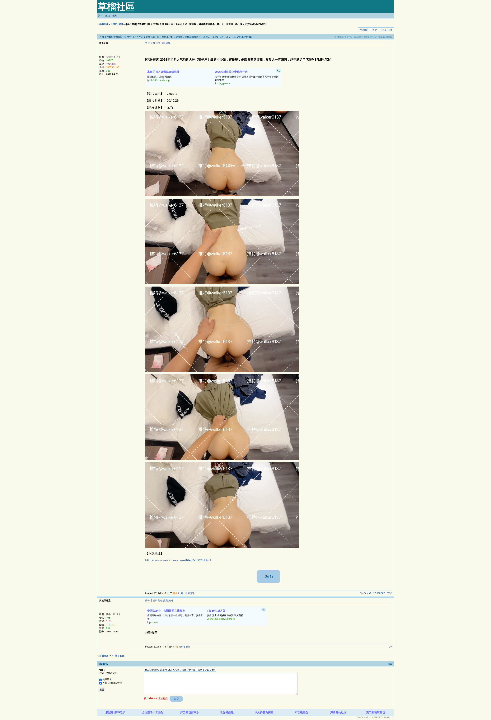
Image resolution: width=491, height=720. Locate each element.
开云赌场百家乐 (189, 712)
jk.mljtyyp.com (222, 83)
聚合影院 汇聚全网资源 (163, 76)
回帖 (374, 30)
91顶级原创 (301, 712)
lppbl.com (152, 622)
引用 (180, 593)
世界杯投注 (227, 712)
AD (278, 70)
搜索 (114, 15)
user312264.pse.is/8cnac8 (221, 618)
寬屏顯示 (348, 37)
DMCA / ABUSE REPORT (372, 593)
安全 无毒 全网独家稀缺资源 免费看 (236, 614)
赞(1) (268, 576)
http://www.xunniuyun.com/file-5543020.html (178, 560)
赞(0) (147, 600)
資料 (100, 15)
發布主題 (386, 30)
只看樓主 (358, 37)
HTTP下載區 (117, 24)
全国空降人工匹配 (152, 712)
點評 (188, 646)
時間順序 (387, 37)
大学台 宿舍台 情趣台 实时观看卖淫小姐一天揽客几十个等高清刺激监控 (247, 77)
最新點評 (368, 37)
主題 (147, 43)
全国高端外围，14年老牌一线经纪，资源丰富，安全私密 (175, 616)
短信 (107, 15)
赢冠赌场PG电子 (115, 712)
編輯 (168, 43)
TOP (389, 593)
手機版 (364, 30)
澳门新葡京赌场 (375, 712)
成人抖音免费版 (264, 712)
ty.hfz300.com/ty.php (158, 80)
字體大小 (339, 37)
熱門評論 (378, 37)
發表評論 (189, 593)
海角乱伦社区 (338, 712)
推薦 (163, 43)
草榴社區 (103, 24)
